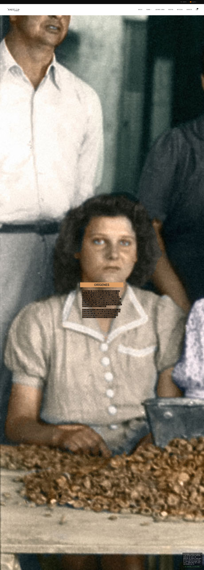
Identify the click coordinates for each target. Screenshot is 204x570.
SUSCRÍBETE (102, 308)
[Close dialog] (124, 258)
